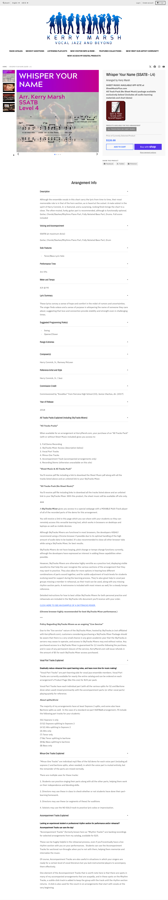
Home (5, 67)
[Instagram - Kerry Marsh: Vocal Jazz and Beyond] (159, 66)
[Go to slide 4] (60, 154)
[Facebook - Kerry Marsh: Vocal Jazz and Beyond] (154, 66)
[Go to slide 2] (56, 154)
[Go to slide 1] (55, 154)
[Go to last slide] (18, 154)
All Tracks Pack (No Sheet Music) (121, 129)
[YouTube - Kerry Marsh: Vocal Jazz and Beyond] (163, 66)
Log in (138, 3)
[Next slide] (97, 154)
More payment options (148, 152)
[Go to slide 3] (58, 154)
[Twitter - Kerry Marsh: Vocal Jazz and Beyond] (150, 66)
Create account (148, 3)
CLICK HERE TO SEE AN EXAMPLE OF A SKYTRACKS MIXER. (68, 605)
